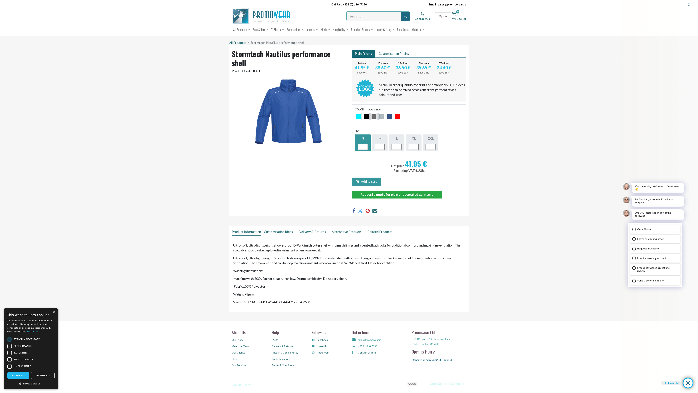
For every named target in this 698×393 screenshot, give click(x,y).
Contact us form (367, 352)
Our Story (237, 339)
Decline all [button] (42, 375)
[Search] (405, 16)
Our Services (239, 365)
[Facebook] (353, 210)
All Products (237, 43)
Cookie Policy (241, 385)
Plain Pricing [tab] (363, 53)
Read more (32, 331)
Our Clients (238, 352)
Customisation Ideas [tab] (278, 232)
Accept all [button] (18, 375)
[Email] (374, 210)
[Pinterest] (368, 210)
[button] (31, 383)
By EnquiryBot (672, 383)
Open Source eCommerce (448, 384)
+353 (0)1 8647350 (354, 4)
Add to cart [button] (368, 181)
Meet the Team (240, 346)
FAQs (275, 339)
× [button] (54, 312)
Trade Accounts (281, 358)
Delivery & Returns (312, 232)
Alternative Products (347, 232)
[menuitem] (241, 29)
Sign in (443, 16)
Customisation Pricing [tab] (394, 53)
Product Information (246, 232)
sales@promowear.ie (452, 4)
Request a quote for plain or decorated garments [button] (397, 194)
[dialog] (31, 348)
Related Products (379, 232)
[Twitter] (360, 210)
